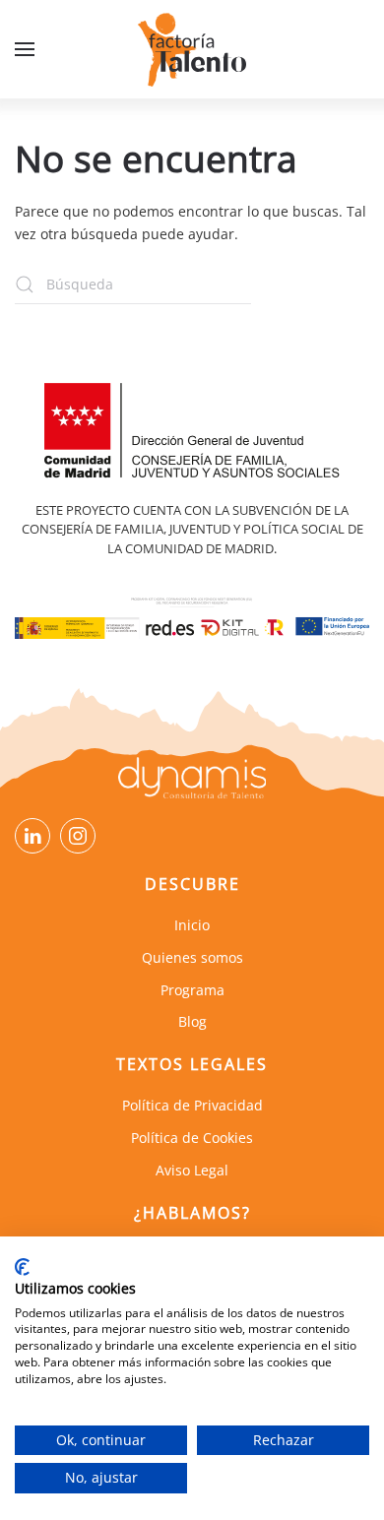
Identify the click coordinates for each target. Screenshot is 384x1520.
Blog (192, 1021)
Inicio (192, 925)
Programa (192, 990)
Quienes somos (192, 957)
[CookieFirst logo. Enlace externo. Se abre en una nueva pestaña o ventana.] (22, 1267)
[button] (24, 49)
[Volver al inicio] (192, 49)
